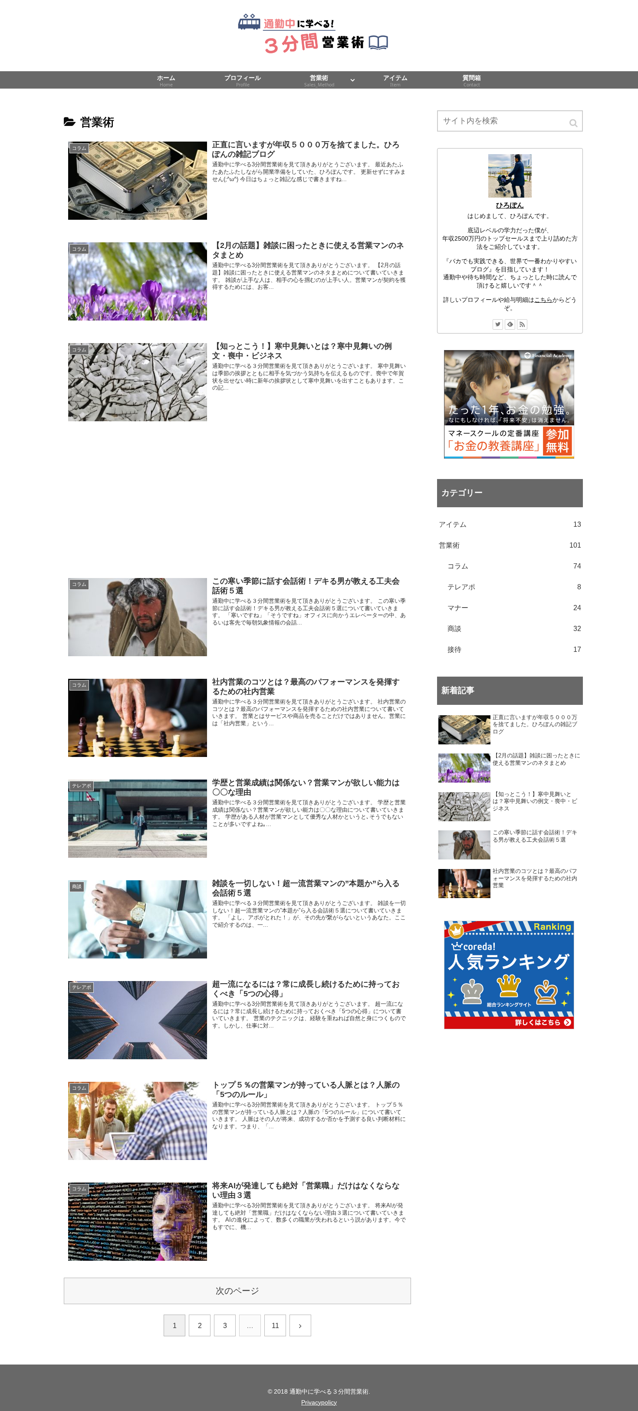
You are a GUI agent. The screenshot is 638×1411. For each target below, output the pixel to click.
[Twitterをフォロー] (498, 324)
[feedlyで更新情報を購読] (510, 324)
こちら (543, 299)
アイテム (510, 524)
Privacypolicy (319, 1402)
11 (275, 1325)
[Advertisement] (237, 499)
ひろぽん (510, 205)
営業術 (510, 545)
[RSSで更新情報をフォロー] (522, 324)
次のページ (237, 1290)
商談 (514, 628)
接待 (514, 649)
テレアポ (514, 587)
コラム (514, 566)
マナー (514, 607)
